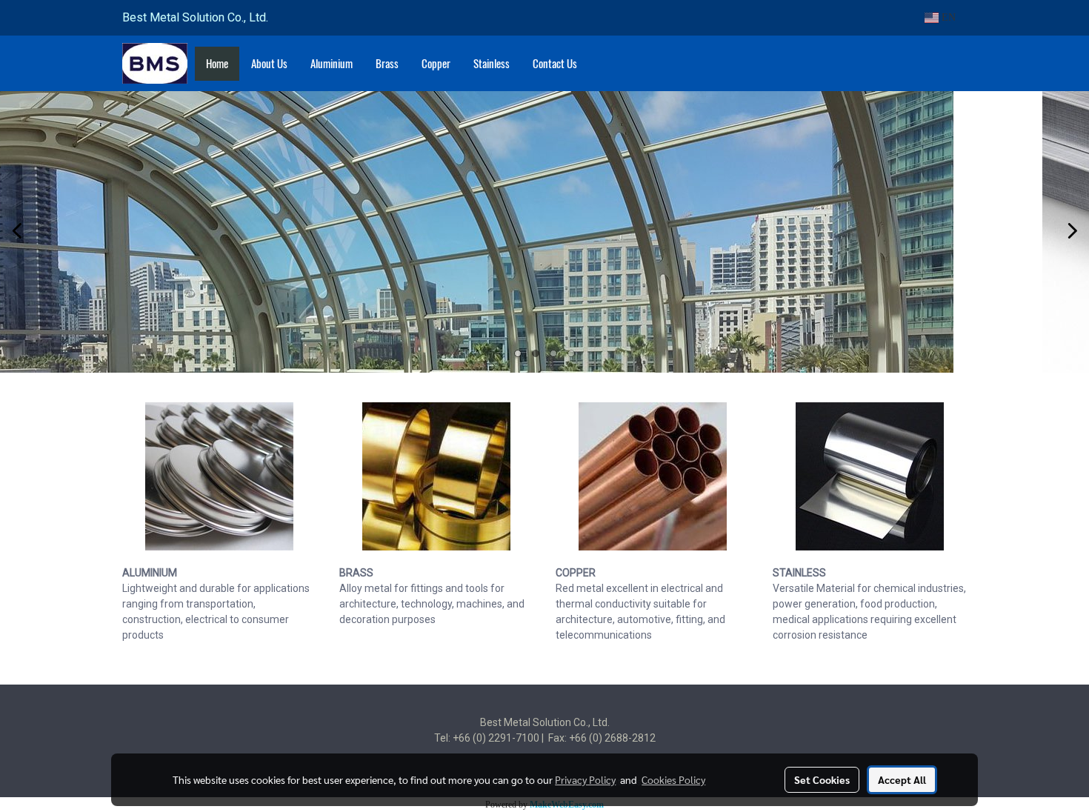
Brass (387, 63)
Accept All (902, 779)
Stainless (491, 63)
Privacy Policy (585, 779)
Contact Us (555, 63)
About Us (269, 63)
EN (947, 17)
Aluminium (331, 63)
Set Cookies (822, 779)
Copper (436, 63)
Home (217, 63)
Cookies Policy (673, 779)
